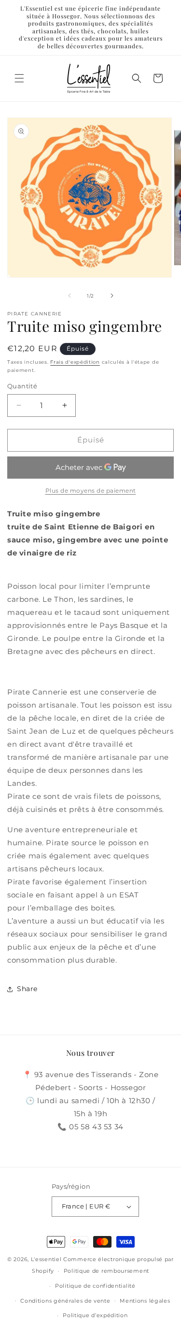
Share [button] (27, 988)
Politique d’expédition (95, 1315)
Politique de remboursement (106, 1270)
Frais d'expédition (75, 362)
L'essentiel (46, 1259)
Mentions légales (145, 1300)
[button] (19, 78)
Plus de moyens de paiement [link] (90, 490)
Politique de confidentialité (95, 1285)
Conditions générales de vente (65, 1300)
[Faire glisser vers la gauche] (69, 295)
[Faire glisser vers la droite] (112, 295)
